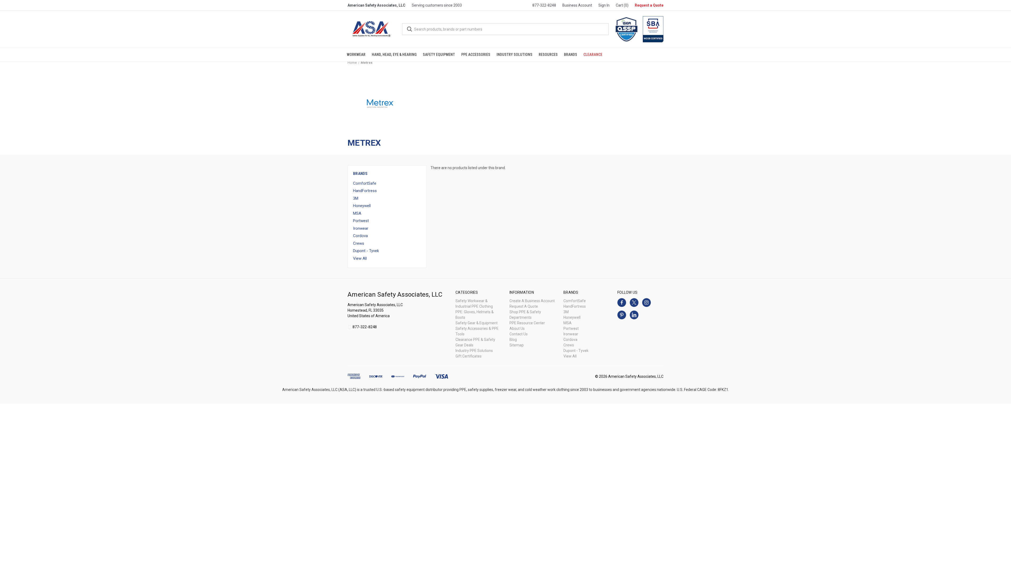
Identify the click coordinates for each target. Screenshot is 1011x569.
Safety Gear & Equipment (476, 323)
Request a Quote (649, 5)
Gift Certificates (468, 356)
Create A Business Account (532, 301)
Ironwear (360, 228)
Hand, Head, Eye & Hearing (394, 54)
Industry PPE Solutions (474, 351)
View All (360, 258)
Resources (548, 54)
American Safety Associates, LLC (376, 5)
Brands (570, 54)
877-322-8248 (544, 5)
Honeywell (362, 205)
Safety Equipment (439, 54)
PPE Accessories (475, 54)
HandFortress (365, 190)
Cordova (360, 235)
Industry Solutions (514, 54)
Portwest (361, 220)
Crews (358, 243)
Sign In (603, 5)
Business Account (577, 5)
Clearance (592, 54)
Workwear (356, 54)
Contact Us (518, 334)
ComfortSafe (364, 183)
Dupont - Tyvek (366, 250)
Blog (513, 339)
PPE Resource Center (527, 323)
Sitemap (516, 345)
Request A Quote (523, 306)
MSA (357, 213)
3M (355, 198)
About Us (517, 328)
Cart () (622, 5)
